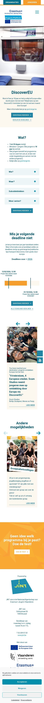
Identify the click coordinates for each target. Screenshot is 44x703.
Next (27, 323)
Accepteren (22, 682)
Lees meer (30, 405)
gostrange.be (25, 161)
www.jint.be (22, 635)
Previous (17, 323)
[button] (20, 171)
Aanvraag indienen (21, 115)
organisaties (12, 2)
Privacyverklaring (26, 700)
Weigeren (22, 688)
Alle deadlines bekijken (21, 309)
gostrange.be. (32, 109)
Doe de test (21, 552)
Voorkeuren (22, 695)
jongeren (32, 2)
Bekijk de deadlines (21, 120)
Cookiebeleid (15, 700)
